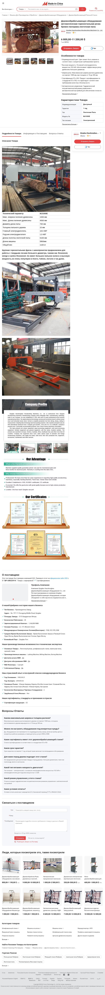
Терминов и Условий (73, 988)
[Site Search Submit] (82, 9)
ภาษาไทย (45, 980)
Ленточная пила (9, 962)
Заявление (11, 972)
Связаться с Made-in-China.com (69, 972)
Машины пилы (57, 928)
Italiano (75, 978)
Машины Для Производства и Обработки (23, 15)
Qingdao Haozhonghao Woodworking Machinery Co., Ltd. (84, 30)
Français (44, 978)
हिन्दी (39, 980)
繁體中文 (30, 978)
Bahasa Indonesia (71, 980)
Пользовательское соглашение (26, 972)
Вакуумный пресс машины (11, 932)
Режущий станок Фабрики (53, 957)
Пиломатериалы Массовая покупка (30, 962)
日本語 (38, 978)
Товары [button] (21, 9)
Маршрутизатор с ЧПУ (85, 928)
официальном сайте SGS (59, 578)
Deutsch (59, 978)
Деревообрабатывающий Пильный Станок (83, 15)
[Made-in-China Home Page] (52, 4)
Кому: (11, 815)
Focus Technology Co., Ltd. (50, 984)
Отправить (20, 838)
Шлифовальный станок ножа (62, 932)
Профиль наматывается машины (89, 932)
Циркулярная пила (93, 957)
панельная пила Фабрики (74, 957)
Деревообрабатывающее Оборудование (52, 15)
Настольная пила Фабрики (31, 957)
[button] (3, 3)
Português (67, 978)
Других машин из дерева (86, 936)
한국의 (92, 978)
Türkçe (53, 980)
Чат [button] (94, 48)
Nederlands (32, 980)
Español (52, 978)
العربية (98, 978)
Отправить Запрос (71, 48)
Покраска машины (8, 936)
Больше (5, 966)
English (16, 978)
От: (12, 810)
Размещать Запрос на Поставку (26, 842)
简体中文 (23, 978)
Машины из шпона (33, 928)
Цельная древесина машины (62, 936)
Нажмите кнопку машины (35, 936)
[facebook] (64, 974)
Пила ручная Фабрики (11, 957)
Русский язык (84, 978)
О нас (3, 972)
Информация (47, 974)
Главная (5, 15)
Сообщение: (9, 821)
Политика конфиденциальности (47, 972)
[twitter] (68, 974)
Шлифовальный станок (10, 928)
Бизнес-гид (57, 974)
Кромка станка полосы (34, 932)
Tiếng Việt (60, 980)
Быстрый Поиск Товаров (88, 972)
